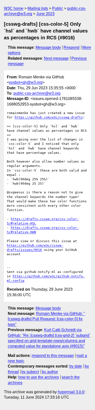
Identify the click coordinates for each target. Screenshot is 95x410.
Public (57, 8)
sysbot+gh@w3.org (25, 82)
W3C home (13, 8)
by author (50, 372)
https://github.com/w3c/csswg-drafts (49, 117)
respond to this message (53, 355)
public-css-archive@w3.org (36, 93)
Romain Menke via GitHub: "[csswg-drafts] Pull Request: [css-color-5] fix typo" (46, 319)
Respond (71, 47)
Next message (56, 58)
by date (75, 366)
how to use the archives (38, 377)
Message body (48, 47)
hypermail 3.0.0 (71, 392)
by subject (30, 372)
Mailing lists (38, 8)
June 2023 (45, 14)
